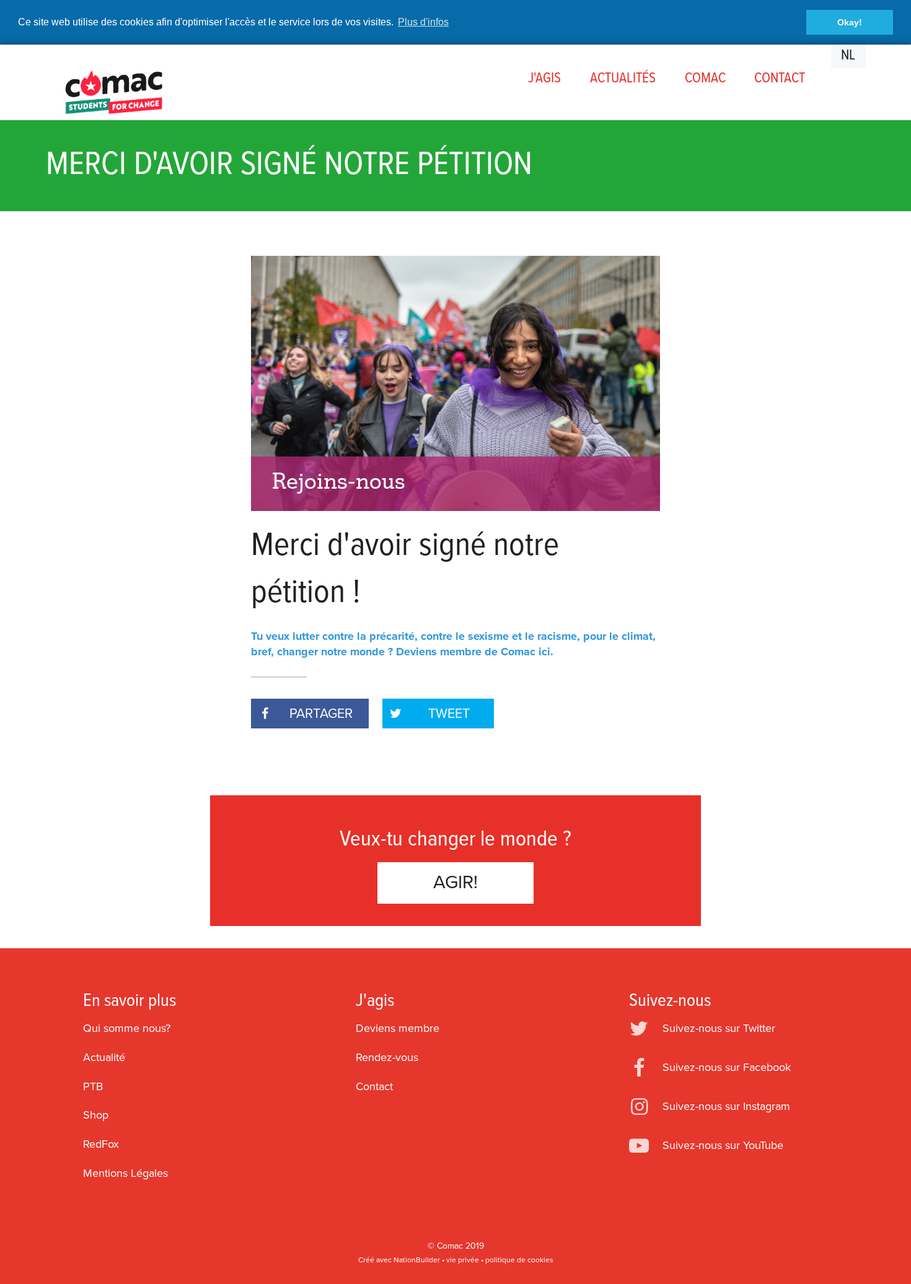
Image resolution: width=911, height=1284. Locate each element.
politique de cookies (519, 1260)
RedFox (101, 1144)
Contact (374, 1086)
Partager (321, 713)
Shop (95, 1115)
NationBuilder (417, 1260)
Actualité (104, 1057)
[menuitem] (545, 79)
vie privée (462, 1260)
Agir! (455, 882)
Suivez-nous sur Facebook (726, 1067)
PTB (93, 1086)
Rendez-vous (387, 1057)
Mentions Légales (125, 1173)
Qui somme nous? (126, 1028)
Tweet (449, 713)
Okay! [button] (849, 22)
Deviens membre (397, 1028)
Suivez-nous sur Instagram (726, 1106)
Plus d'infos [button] (423, 22)
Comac (450, 1246)
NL (848, 55)
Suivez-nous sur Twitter (718, 1028)
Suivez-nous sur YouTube (722, 1145)
